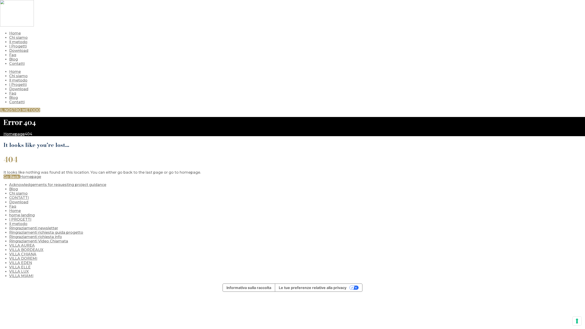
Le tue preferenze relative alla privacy (312, 287)
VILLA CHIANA (22, 254)
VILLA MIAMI (21, 276)
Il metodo (18, 80)
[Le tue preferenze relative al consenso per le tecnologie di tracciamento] (577, 321)
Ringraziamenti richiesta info (35, 237)
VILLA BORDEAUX (26, 250)
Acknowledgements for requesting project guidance (57, 185)
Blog (13, 98)
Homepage (30, 177)
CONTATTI (19, 198)
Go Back (11, 177)
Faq (12, 93)
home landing (22, 215)
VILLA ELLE (20, 267)
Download (18, 89)
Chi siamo (18, 76)
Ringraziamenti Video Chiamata (38, 241)
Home (15, 71)
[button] (20, 110)
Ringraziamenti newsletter (33, 228)
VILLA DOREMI (23, 258)
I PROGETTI (20, 219)
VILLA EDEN (20, 263)
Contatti (17, 102)
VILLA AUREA (22, 245)
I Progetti (18, 84)
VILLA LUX (19, 271)
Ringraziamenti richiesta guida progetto (46, 232)
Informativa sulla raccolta (248, 287)
